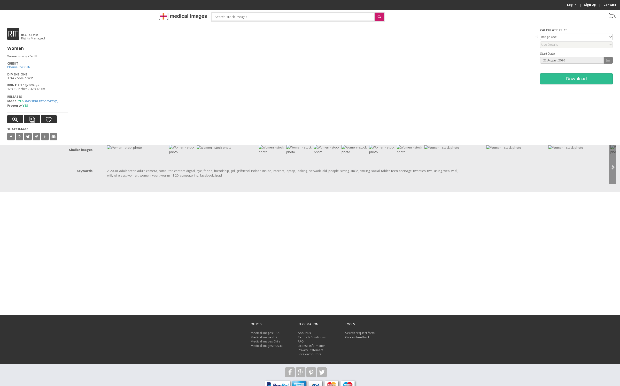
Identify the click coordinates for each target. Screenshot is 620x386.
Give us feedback (357, 337)
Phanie (12, 67)
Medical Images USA (265, 333)
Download (576, 79)
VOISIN (25, 67)
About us (304, 333)
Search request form (360, 333)
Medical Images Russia (267, 346)
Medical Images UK (264, 337)
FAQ (301, 341)
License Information (312, 346)
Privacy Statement (310, 350)
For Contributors (309, 354)
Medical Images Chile (265, 341)
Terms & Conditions (312, 337)
